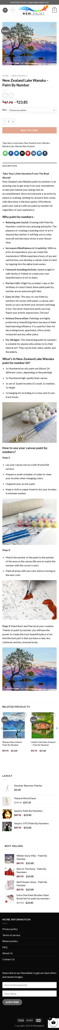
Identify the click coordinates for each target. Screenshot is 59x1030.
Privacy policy (10, 928)
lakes (9, 143)
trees (39, 143)
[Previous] (2, 734)
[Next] (56, 734)
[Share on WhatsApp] (5, 153)
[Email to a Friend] (22, 153)
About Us (7, 953)
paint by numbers (21, 217)
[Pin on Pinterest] (28, 153)
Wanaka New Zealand (25, 146)
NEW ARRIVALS (19, 75)
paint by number (22, 630)
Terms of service (11, 935)
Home (5, 75)
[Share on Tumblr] (45, 153)
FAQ (4, 947)
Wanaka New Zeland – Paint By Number (12, 743)
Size (4, 110)
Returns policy (10, 941)
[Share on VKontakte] (33, 153)
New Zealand (30, 143)
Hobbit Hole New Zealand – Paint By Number (43, 743)
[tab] (29, 166)
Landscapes (18, 143)
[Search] (12, 10)
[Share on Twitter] (16, 153)
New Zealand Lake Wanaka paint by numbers (26, 181)
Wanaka (46, 143)
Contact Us (8, 959)
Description (9, 166)
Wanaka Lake (8, 146)
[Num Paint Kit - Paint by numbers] (33, 10)
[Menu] (5, 10)
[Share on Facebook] (11, 153)
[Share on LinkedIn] (39, 153)
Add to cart (29, 130)
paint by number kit (42, 205)
